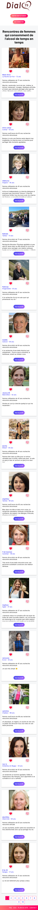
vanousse (5, 658)
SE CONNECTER (19, 22)
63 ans (11, 130)
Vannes (4, 501)
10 (23, 902)
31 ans (11, 872)
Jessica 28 (6, 393)
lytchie (4, 446)
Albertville (5, 819)
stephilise (5, 499)
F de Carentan (7, 552)
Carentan (5, 554)
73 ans (11, 236)
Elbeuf (4, 448)
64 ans (11, 342)
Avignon (5, 183)
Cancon (5, 342)
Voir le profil (19, 94)
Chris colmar (6, 128)
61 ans (14, 289)
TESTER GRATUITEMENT (19, 15)
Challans (5, 713)
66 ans (12, 713)
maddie (4, 340)
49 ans (12, 554)
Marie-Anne (6, 75)
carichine (5, 711)
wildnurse (5, 181)
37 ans (10, 607)
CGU (15, 908)
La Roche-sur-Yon (8, 76)
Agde (4, 607)
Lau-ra (4, 764)
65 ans (11, 501)
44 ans (10, 448)
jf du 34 (5, 870)
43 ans (20, 766)
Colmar (4, 130)
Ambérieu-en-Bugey (9, 766)
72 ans (18, 76)
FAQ (10, 908)
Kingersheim (6, 289)
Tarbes (4, 236)
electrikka (5, 817)
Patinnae (5, 287)
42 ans (14, 395)
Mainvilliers (6, 395)
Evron (4, 660)
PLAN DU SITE (23, 908)
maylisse (5, 605)
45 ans (12, 183)
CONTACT (33, 908)
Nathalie (5, 234)
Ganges (5, 872)
